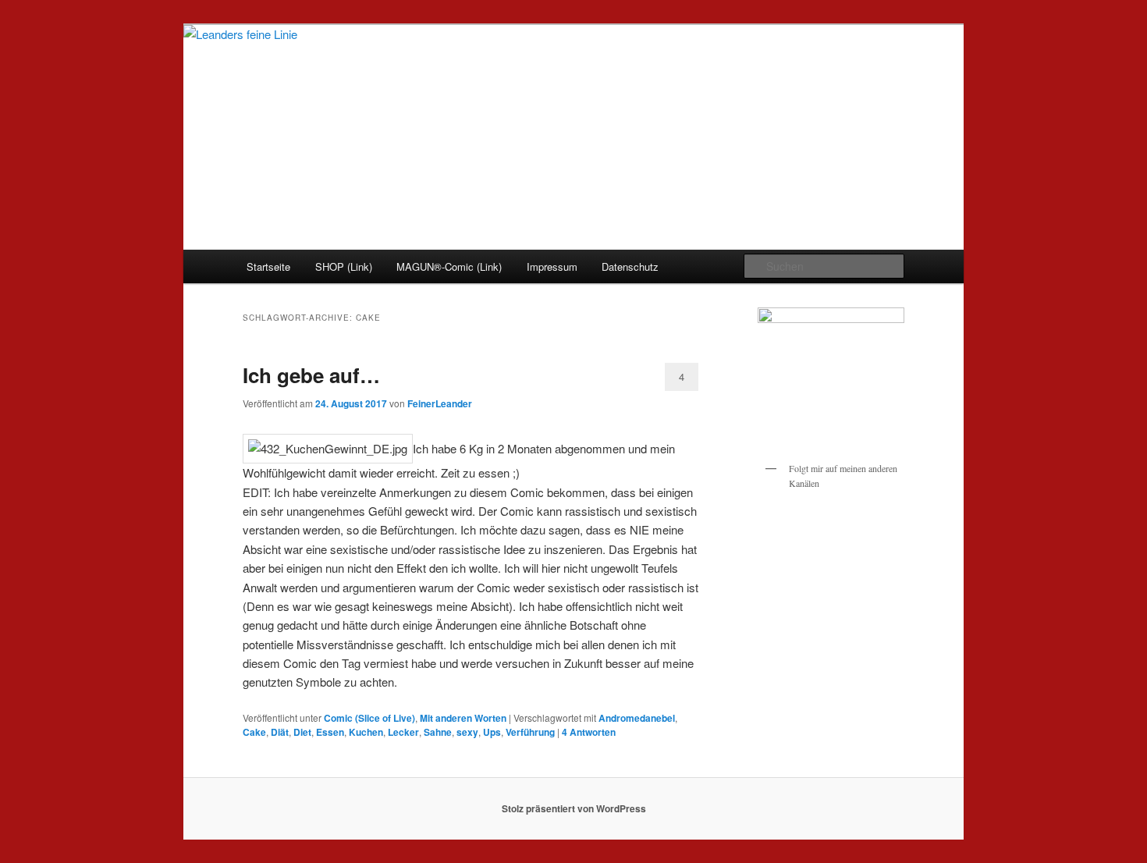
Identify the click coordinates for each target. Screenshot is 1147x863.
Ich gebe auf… (311, 374)
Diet (302, 732)
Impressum (552, 266)
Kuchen (366, 732)
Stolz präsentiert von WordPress (574, 808)
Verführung (530, 732)
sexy (467, 732)
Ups (492, 732)
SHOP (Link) (343, 266)
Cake (254, 732)
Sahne (438, 732)
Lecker (403, 732)
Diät (280, 732)
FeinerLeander (439, 403)
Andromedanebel (636, 718)
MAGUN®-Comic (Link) (449, 266)
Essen (330, 732)
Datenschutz (630, 266)
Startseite (268, 266)
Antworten (589, 732)
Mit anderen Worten (463, 718)
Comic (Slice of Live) (369, 718)
